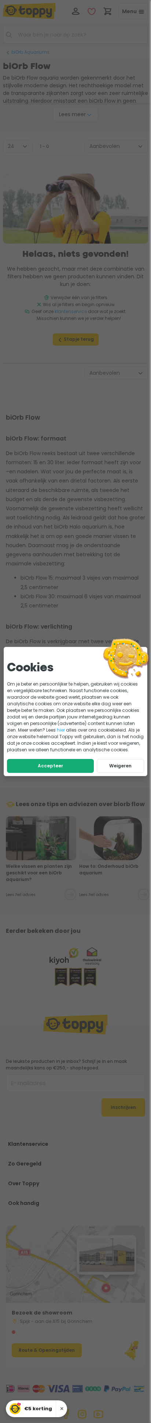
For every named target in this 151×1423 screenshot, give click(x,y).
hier (61, 730)
